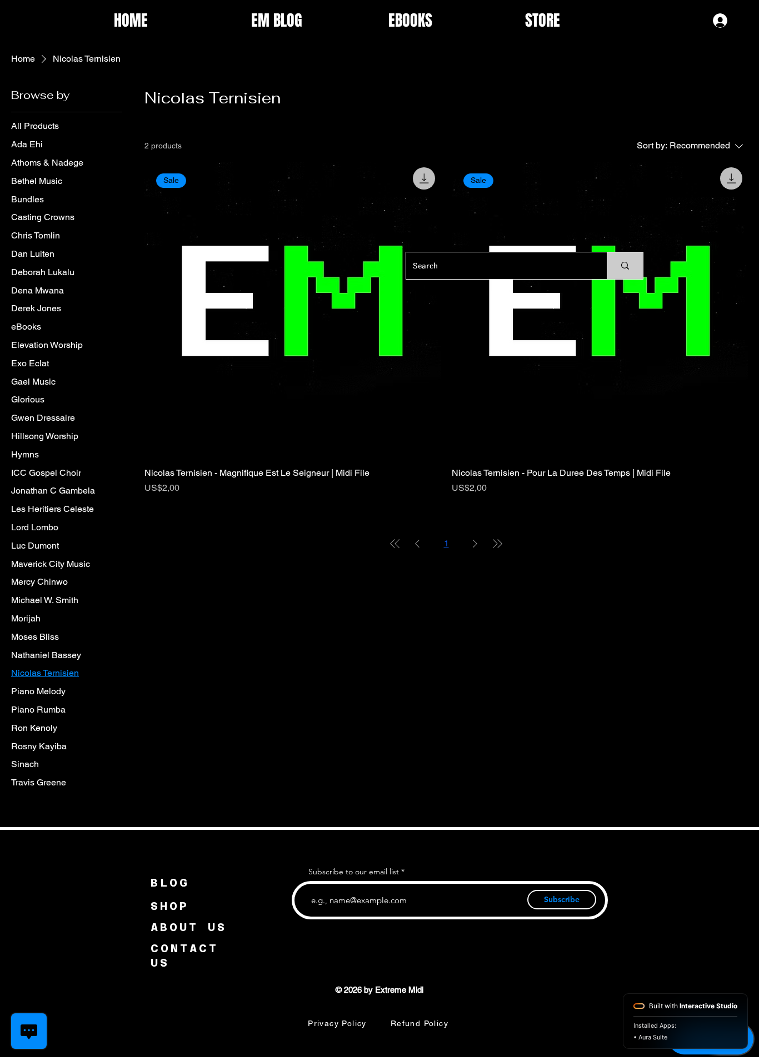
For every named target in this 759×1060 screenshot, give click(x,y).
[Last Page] (497, 544)
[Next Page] (475, 544)
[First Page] (395, 544)
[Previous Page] (417, 544)
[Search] (625, 265)
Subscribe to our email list (353, 871)
